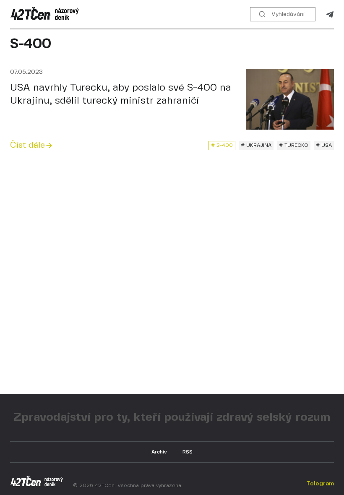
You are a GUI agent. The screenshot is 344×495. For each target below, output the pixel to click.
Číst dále (27, 145)
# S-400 (222, 145)
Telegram (330, 14)
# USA (324, 145)
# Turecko (293, 145)
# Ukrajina (256, 145)
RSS (187, 452)
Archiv (159, 452)
